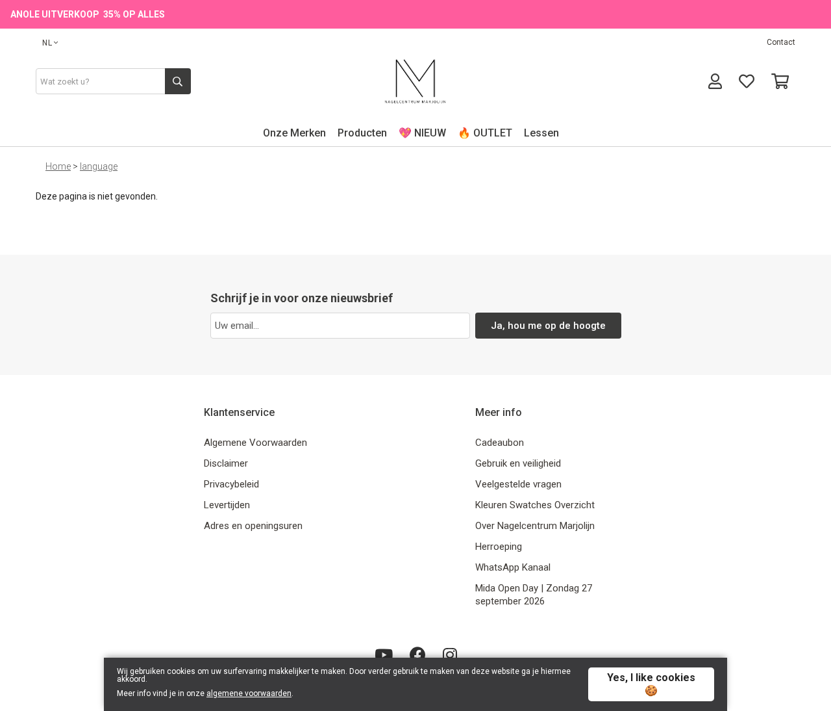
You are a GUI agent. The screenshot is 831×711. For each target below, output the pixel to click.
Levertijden (227, 505)
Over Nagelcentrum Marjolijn (535, 526)
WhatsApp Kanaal (513, 567)
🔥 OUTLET (485, 133)
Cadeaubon (499, 442)
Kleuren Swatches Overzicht (535, 505)
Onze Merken (294, 133)
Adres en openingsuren (253, 526)
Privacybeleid (231, 484)
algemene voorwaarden (248, 693)
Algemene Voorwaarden (255, 442)
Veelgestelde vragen (518, 484)
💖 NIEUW (422, 133)
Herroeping (498, 546)
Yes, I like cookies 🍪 (651, 684)
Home (58, 166)
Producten (362, 133)
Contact (781, 42)
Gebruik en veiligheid (518, 463)
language (99, 166)
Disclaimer (226, 463)
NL (47, 42)
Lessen (541, 133)
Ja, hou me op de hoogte (548, 325)
